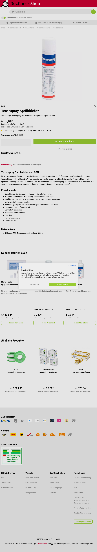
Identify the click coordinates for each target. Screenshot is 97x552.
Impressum (72, 265)
